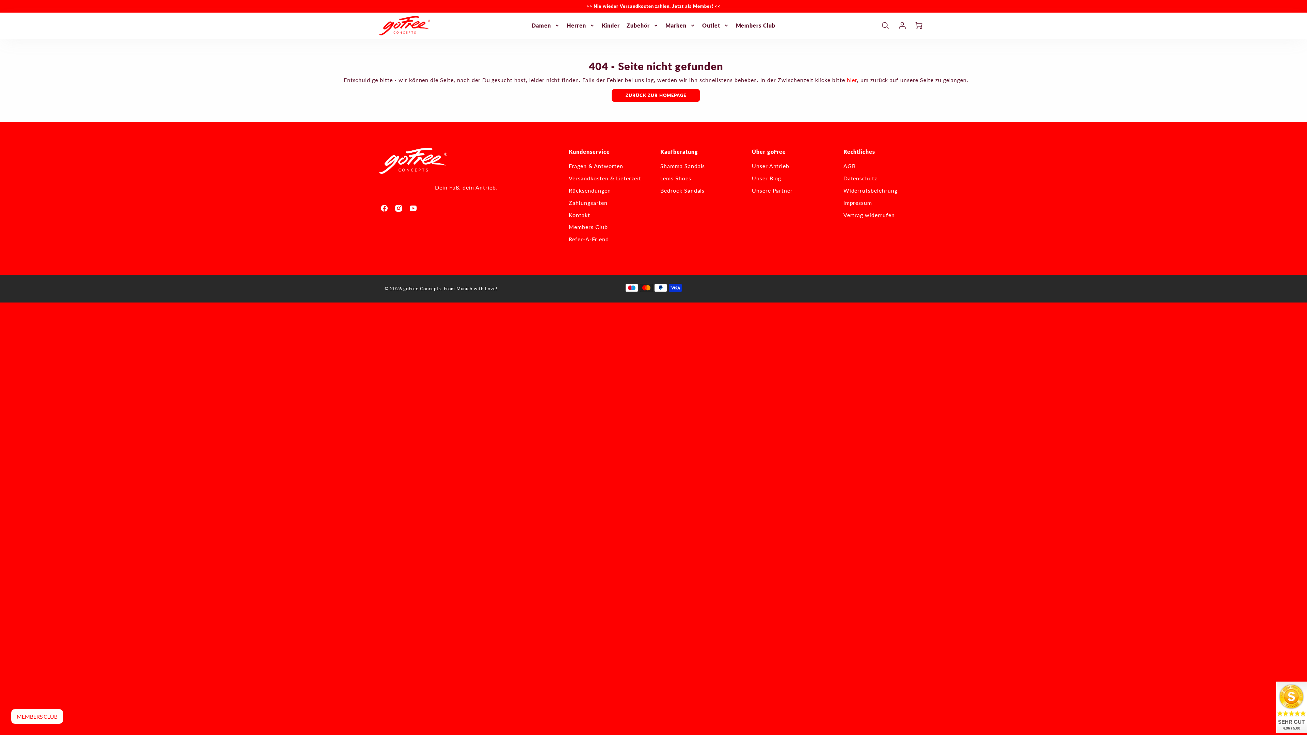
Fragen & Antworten (596, 166)
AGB (849, 166)
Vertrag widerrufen (869, 215)
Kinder (611, 25)
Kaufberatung (679, 151)
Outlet (711, 25)
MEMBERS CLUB (37, 716)
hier (852, 80)
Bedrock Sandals (682, 190)
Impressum (857, 202)
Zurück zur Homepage (656, 95)
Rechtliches (859, 151)
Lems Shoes (675, 178)
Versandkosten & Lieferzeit (605, 178)
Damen (541, 25)
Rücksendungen (590, 190)
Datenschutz (860, 178)
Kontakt (579, 215)
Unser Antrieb (770, 166)
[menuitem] (545, 25)
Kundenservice (589, 151)
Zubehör (638, 25)
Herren (576, 25)
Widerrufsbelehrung (870, 190)
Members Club (756, 25)
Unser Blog (766, 178)
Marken (676, 25)
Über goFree (769, 151)
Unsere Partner (772, 190)
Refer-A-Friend (589, 239)
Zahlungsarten (588, 202)
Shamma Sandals (682, 166)
